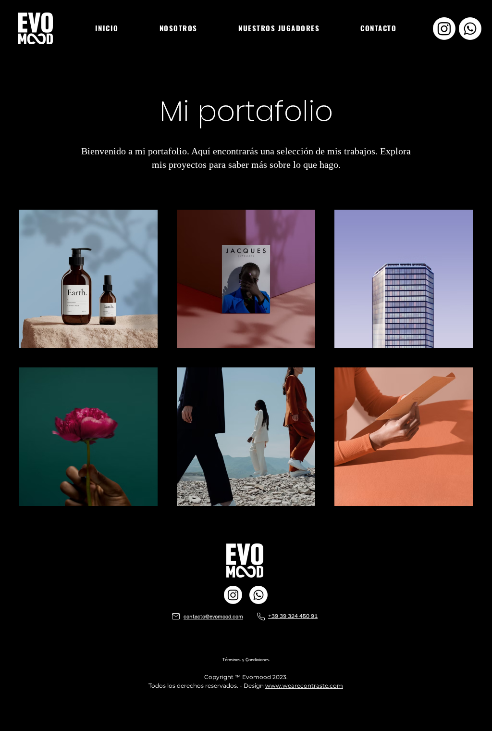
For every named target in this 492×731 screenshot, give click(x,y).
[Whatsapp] (470, 28)
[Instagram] (444, 28)
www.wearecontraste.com (304, 685)
